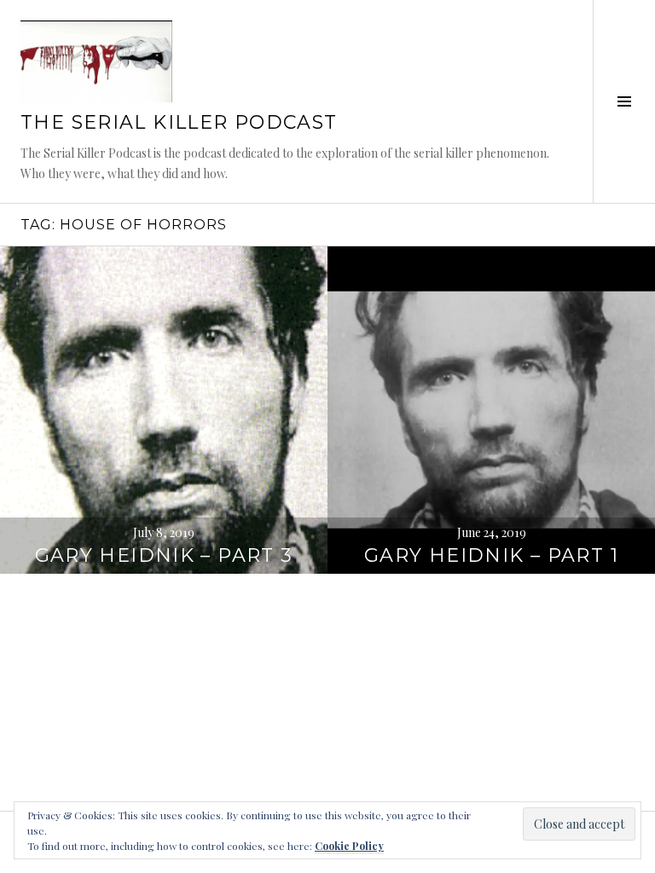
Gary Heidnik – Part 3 (164, 555)
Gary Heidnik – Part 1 (491, 555)
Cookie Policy (349, 846)
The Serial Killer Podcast (178, 122)
